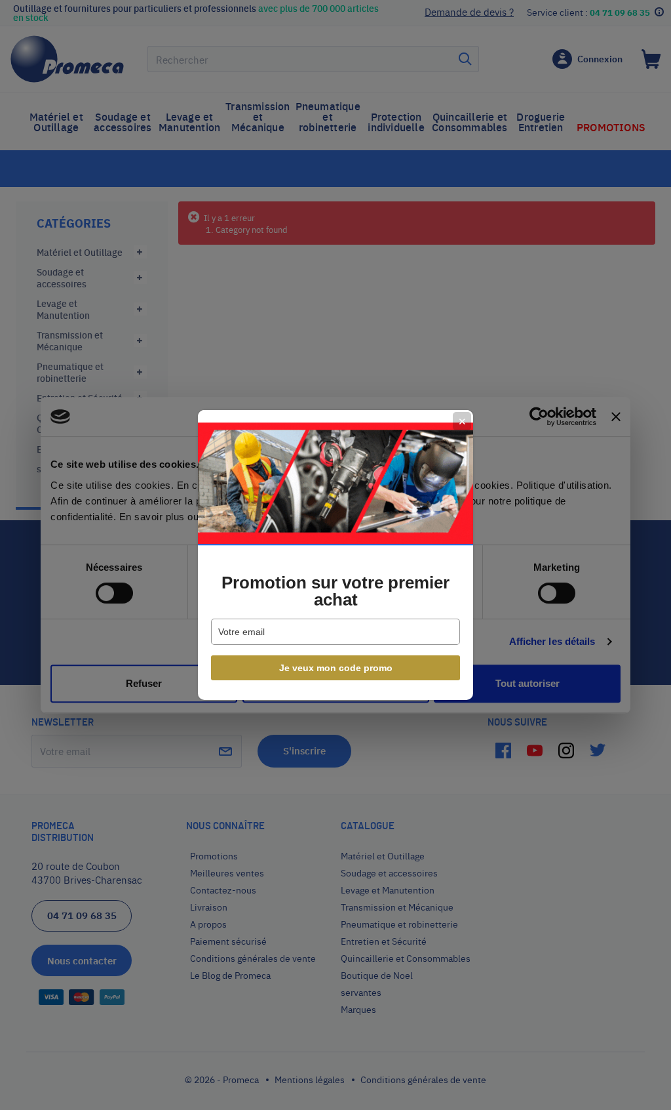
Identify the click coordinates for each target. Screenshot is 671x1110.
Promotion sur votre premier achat (335, 591)
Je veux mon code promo (336, 668)
